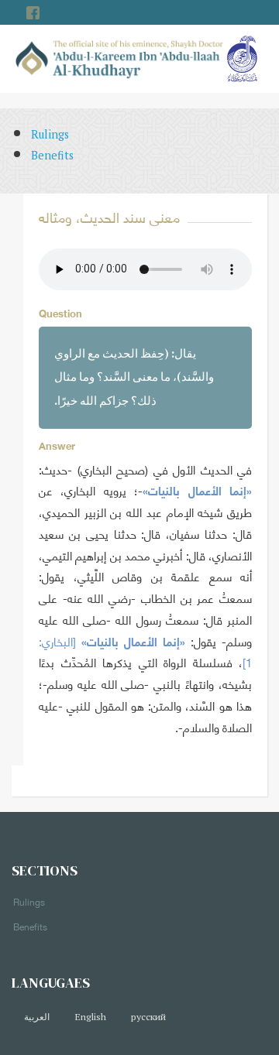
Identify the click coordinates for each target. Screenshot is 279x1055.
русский (148, 1016)
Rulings (50, 134)
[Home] (119, 57)
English (90, 1016)
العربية (37, 1016)
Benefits (52, 155)
